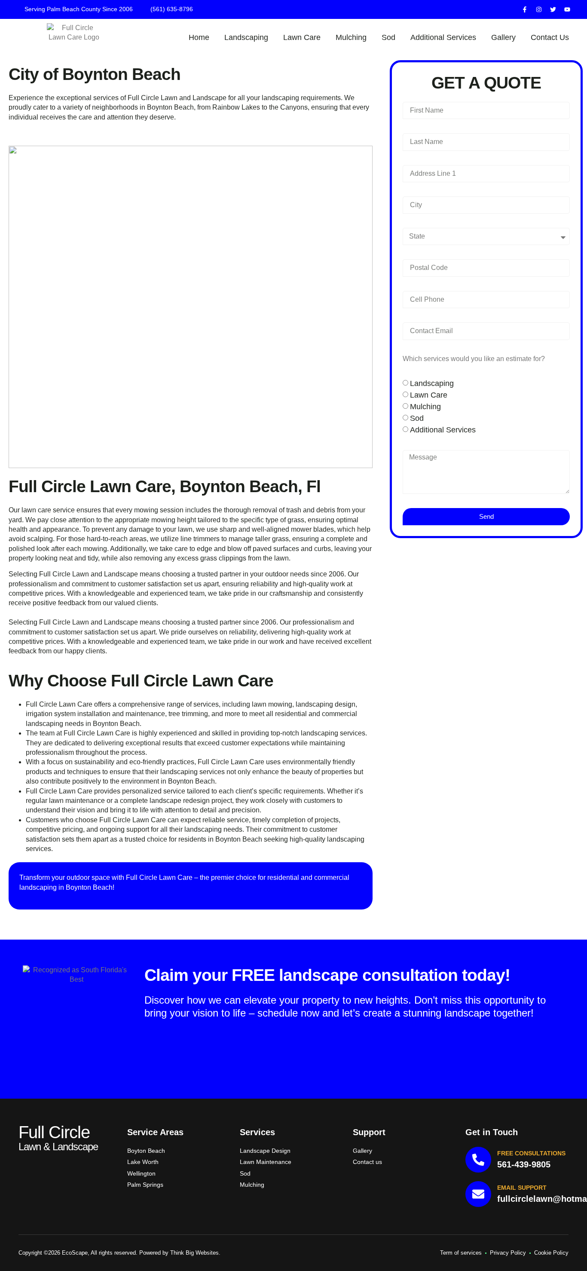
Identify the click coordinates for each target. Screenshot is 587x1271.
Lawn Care (302, 37)
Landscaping (246, 37)
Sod (388, 37)
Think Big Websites (194, 1253)
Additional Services (443, 37)
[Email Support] (478, 1194)
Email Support (522, 1187)
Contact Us (550, 37)
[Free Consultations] (478, 1160)
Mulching (351, 37)
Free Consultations (531, 1153)
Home (199, 37)
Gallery (503, 37)
